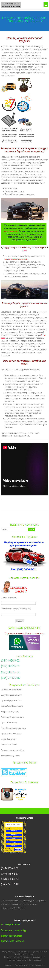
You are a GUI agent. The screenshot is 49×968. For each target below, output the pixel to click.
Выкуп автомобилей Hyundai (14, 908)
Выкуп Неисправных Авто (11, 695)
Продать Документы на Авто (12, 750)
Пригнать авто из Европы (11, 733)
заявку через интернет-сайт (16, 259)
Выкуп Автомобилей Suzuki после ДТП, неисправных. (24, 901)
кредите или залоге (11, 231)
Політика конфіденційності (34, 965)
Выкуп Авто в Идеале (9, 711)
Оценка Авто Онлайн (9, 745)
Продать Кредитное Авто (11, 700)
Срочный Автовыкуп (9, 722)
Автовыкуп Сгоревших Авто (12, 717)
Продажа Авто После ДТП (11, 689)
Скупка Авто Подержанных (12, 706)
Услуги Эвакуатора (8, 739)
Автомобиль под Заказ (10, 756)
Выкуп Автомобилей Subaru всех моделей (20, 904)
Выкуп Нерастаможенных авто (13, 728)
